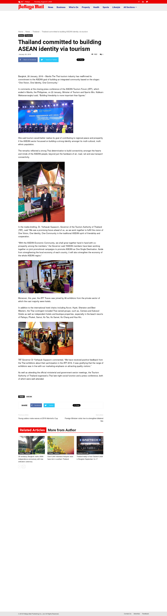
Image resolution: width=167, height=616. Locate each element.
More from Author (62, 430)
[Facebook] (139, 1)
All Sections (129, 7)
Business (61, 7)
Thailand (28, 35)
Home (20, 31)
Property (86, 7)
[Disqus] (60, 507)
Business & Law (83, 453)
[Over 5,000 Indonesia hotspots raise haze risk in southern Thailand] (60, 445)
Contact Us (127, 614)
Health (96, 7)
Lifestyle (116, 7)
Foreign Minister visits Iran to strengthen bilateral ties (84, 419)
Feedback (145, 614)
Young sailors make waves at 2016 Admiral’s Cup (38, 418)
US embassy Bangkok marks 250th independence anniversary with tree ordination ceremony (30, 459)
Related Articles (32, 430)
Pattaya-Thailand (24, 453)
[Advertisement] (83, 19)
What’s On (73, 7)
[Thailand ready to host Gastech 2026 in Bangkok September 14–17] (90, 445)
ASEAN (29, 396)
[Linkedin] (143, 1)
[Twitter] (147, 1)
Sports (106, 7)
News (50, 7)
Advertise (137, 614)
